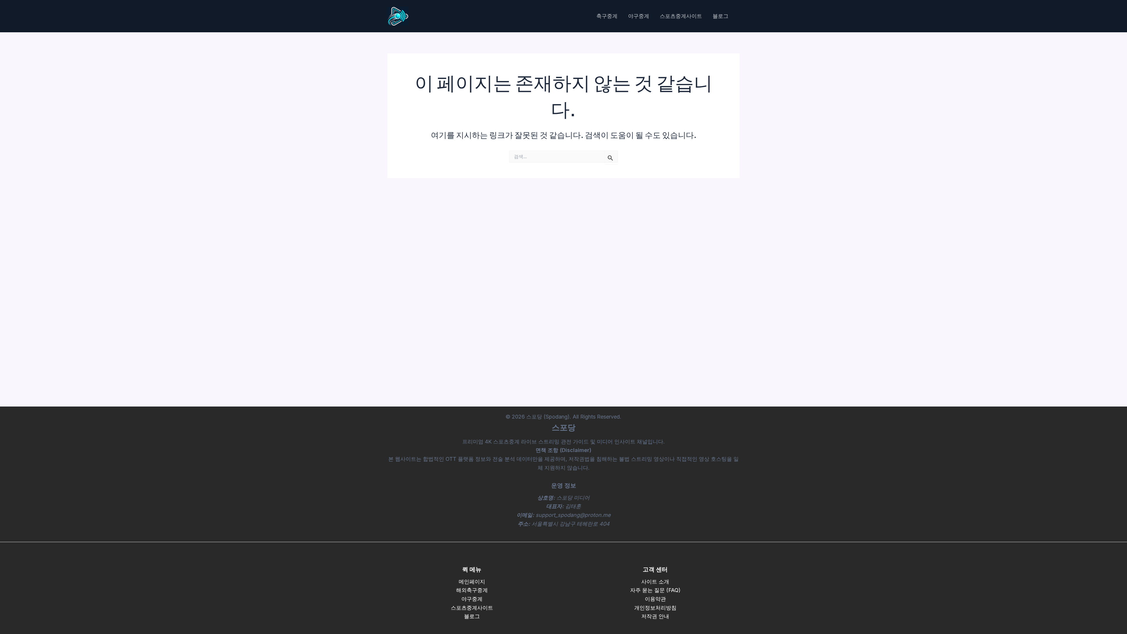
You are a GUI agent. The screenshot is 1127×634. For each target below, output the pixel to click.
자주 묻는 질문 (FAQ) (655, 590)
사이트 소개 (655, 582)
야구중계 (638, 16)
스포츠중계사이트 (681, 16)
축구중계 (607, 16)
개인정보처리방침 (655, 608)
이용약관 (655, 599)
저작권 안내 (655, 616)
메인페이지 (472, 582)
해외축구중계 (472, 590)
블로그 (720, 16)
